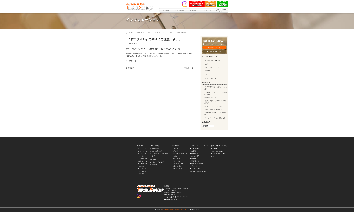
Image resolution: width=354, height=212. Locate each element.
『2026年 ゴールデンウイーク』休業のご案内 (215, 93)
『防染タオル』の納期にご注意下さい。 (179, 33)
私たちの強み (195, 148)
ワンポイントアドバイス (211, 67)
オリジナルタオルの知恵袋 (212, 60)
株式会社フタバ (168, 186)
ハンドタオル (142, 156)
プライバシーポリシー (197, 166)
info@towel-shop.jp (218, 44)
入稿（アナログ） (178, 161)
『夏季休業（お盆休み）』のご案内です (215, 113)
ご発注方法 (176, 148)
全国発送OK (194, 153)
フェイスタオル (142, 151)
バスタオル (141, 166)
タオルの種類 (155, 148)
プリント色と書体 (178, 163)
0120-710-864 (214, 41)
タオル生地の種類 (157, 151)
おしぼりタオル (142, 163)
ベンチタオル (142, 171)
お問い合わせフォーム (218, 153)
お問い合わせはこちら (215, 51)
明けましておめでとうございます (214, 106)
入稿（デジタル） (178, 158)
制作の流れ (176, 151)
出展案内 (207, 70)
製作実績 (154, 164)
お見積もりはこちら (215, 47)
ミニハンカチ (142, 153)
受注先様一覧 (195, 161)
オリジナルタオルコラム (211, 78)
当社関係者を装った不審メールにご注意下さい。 (215, 102)
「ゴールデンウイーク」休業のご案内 (215, 118)
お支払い (175, 156)
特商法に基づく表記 (197, 163)
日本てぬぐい (142, 168)
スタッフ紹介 (195, 156)
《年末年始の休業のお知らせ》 (213, 109)
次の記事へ (187, 68)
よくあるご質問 (195, 168)
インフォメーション (162, 33)
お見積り (214, 148)
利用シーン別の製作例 (158, 162)
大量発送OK (194, 151)
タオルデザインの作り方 (180, 153)
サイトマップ (215, 157)
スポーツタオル (142, 161)
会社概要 (194, 158)
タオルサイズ (142, 148)
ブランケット (142, 173)
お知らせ (207, 64)
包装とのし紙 (177, 166)
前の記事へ (131, 68)
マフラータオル (142, 158)
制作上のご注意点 (178, 168)
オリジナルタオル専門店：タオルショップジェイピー (141, 33)
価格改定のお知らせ (210, 97)
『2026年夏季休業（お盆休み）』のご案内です (215, 88)
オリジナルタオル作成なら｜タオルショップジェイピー (174, 209)
